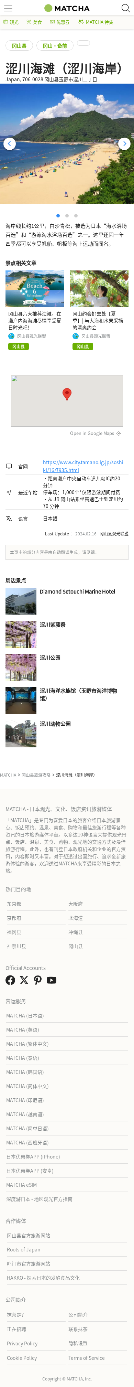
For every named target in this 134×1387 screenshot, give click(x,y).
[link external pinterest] (39, 982)
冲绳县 (75, 931)
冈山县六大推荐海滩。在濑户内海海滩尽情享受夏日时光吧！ (34, 320)
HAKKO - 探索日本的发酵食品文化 (43, 1277)
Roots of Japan (24, 1249)
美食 (37, 22)
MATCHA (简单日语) (27, 1128)
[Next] (124, 144)
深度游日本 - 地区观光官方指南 (39, 1198)
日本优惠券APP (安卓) (30, 1170)
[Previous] (9, 144)
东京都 (14, 903)
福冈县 (14, 931)
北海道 (75, 917)
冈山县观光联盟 (31, 336)
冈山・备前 (55, 45)
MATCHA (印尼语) (25, 1100)
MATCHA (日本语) (25, 1015)
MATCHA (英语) (22, 1029)
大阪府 (75, 903)
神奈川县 (16, 945)
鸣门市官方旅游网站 (28, 1263)
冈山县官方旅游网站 (28, 1235)
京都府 (14, 917)
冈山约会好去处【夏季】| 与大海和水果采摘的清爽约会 (97, 320)
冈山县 (19, 45)
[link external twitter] (25, 982)
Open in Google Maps (92, 433)
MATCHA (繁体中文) (27, 1043)
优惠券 (63, 22)
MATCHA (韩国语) (25, 1071)
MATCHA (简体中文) (27, 1085)
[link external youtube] (53, 982)
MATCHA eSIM (21, 1184)
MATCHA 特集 (99, 22)
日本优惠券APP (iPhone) (33, 1156)
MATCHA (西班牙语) (27, 1142)
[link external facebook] (11, 982)
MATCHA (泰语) (22, 1057)
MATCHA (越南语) (25, 1114)
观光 (14, 22)
